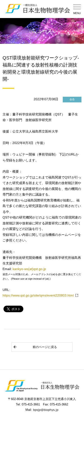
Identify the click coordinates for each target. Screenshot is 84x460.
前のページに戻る (45, 347)
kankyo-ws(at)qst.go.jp (29, 269)
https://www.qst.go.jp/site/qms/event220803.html (38, 295)
